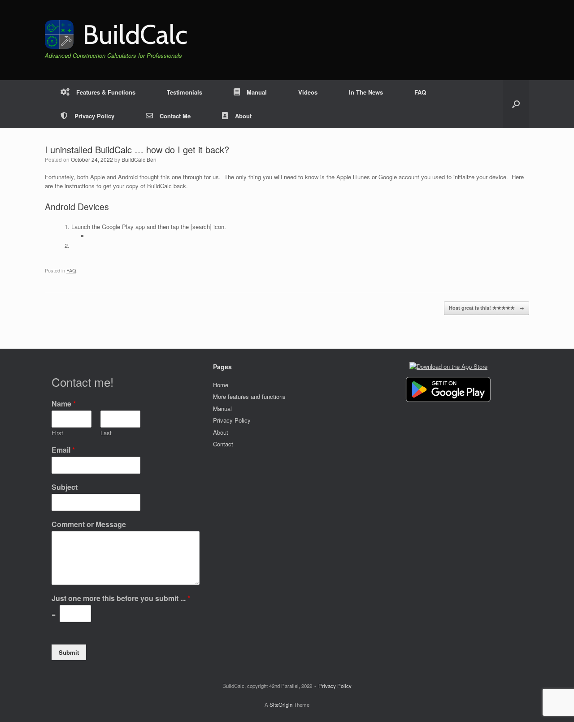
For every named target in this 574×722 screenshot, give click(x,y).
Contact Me (175, 116)
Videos (307, 92)
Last (106, 433)
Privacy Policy (94, 116)
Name (64, 404)
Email (63, 450)
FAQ (420, 92)
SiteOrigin (281, 704)
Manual (257, 92)
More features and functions (249, 396)
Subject (65, 487)
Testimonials (184, 92)
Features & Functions (105, 92)
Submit (69, 652)
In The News (366, 92)
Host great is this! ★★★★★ (486, 307)
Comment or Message (89, 524)
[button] (516, 104)
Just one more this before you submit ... (121, 598)
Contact (223, 444)
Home (220, 384)
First (57, 433)
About (243, 116)
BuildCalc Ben (139, 159)
